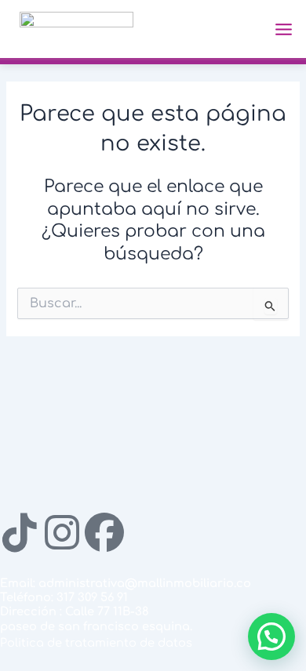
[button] (271, 636)
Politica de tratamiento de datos (96, 643)
